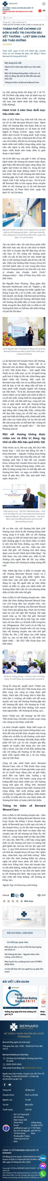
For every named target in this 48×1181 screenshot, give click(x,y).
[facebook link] (5, 1085)
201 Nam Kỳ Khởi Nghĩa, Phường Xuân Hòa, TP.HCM (24, 1059)
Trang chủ (6, 22)
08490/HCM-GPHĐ (33, 1068)
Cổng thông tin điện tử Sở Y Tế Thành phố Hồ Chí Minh (37, 1128)
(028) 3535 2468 (13, 1064)
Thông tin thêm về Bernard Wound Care (22, 82)
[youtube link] (10, 1085)
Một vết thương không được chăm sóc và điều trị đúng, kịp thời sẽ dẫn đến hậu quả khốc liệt (22, 76)
